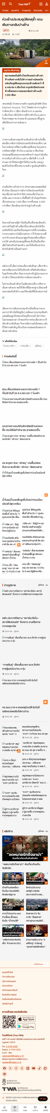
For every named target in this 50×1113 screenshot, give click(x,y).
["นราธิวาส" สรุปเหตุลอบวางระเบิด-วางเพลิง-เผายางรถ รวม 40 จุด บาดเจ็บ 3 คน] (11, 747)
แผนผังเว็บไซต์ (7, 972)
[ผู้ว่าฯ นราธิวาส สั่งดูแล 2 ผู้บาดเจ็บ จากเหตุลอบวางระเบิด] (11, 812)
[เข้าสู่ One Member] (46, 4)
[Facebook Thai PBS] (4, 1068)
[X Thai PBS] (10, 1068)
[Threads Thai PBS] (22, 1068)
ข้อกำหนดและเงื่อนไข (10, 990)
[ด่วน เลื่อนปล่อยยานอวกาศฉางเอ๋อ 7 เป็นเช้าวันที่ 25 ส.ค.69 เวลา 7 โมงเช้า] (25, 373)
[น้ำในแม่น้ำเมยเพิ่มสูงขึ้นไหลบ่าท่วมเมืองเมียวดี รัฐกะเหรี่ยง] (25, 484)
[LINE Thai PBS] (28, 1068)
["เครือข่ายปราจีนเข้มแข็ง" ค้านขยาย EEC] (13, 931)
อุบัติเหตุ (38, 345)
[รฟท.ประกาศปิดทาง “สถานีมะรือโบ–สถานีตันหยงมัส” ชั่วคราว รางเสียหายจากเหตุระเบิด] (25, 602)
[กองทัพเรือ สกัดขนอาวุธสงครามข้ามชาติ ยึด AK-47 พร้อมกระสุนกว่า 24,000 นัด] (11, 541)
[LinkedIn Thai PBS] (4, 1074)
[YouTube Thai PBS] (33, 1068)
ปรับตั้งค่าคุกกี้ (7, 1003)
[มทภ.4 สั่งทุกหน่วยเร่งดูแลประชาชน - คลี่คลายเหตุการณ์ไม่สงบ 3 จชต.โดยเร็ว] (11, 764)
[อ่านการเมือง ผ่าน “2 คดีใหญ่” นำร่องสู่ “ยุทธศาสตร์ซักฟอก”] (37, 931)
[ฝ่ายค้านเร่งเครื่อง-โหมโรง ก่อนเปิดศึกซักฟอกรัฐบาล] (13, 878)
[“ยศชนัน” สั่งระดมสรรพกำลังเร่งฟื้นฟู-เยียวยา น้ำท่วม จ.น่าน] (11, 555)
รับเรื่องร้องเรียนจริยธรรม (12, 999)
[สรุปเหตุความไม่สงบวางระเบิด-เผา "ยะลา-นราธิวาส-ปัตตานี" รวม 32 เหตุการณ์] (11, 780)
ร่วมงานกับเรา (7, 985)
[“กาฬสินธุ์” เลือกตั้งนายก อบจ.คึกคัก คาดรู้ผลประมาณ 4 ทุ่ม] (25, 649)
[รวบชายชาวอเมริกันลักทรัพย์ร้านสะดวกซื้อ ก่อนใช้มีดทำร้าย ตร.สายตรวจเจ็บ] (25, 410)
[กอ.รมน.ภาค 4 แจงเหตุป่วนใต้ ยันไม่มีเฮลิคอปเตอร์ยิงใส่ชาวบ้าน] (25, 691)
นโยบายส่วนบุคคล (9, 981)
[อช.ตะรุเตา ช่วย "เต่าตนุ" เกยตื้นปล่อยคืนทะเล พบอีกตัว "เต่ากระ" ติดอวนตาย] (25, 447)
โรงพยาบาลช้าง (8, 345)
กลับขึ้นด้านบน (38, 964)
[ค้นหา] (10, 4)
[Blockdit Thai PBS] (45, 1068)
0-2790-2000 (12, 1046)
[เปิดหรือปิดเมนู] (41, 4)
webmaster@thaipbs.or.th (13, 1055)
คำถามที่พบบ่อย (8, 976)
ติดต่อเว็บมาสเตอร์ (9, 994)
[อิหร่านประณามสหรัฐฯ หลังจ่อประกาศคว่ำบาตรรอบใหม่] (37, 878)
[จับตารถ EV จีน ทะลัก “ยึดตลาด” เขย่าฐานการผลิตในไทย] (37, 905)
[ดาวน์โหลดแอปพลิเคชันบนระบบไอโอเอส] (26, 1019)
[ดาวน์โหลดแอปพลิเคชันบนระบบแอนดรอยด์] (26, 1026)
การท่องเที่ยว (24, 345)
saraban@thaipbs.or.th (11, 1062)
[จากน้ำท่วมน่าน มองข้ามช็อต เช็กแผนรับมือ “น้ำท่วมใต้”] (13, 905)
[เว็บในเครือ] (3, 4)
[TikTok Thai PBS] (39, 1068)
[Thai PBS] (24, 4)
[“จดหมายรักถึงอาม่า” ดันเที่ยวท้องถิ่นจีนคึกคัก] (25, 848)
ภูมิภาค (5, 30)
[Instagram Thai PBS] (16, 1068)
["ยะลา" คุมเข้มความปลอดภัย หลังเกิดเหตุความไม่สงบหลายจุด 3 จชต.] (11, 796)
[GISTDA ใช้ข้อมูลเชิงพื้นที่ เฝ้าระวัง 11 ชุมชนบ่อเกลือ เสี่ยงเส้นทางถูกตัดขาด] (11, 514)
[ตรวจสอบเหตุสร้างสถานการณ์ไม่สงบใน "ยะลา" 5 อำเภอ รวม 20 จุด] (11, 731)
